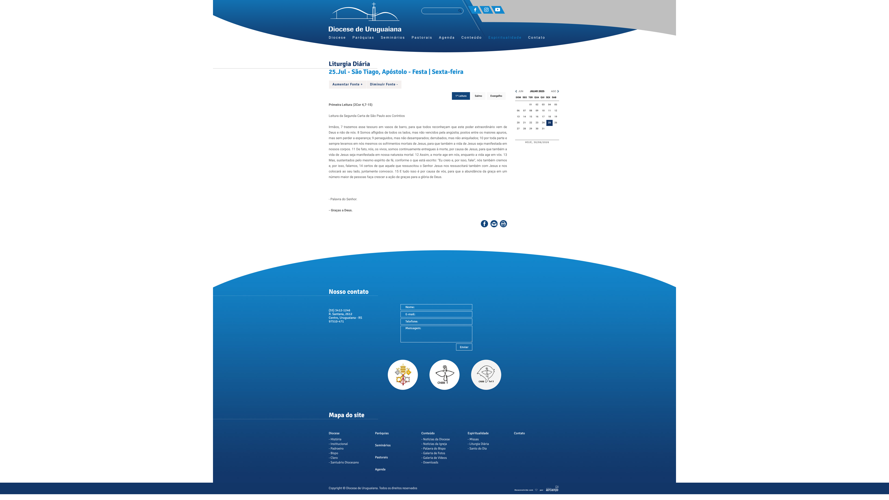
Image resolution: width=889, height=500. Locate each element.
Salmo (478, 95)
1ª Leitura (460, 95)
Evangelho (496, 95)
